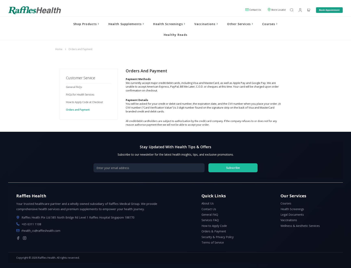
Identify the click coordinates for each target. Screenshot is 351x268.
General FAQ (210, 214)
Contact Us (209, 209)
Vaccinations (205, 24)
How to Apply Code (214, 226)
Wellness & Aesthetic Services (300, 226)
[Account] (299, 9)
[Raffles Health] (34, 10)
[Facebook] (18, 238)
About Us (208, 203)
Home (59, 49)
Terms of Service (213, 242)
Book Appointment (329, 10)
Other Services (239, 24)
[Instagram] (24, 238)
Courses (269, 24)
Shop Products (85, 24)
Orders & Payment (214, 231)
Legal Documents (292, 214)
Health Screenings (168, 24)
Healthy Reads (175, 35)
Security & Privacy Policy (218, 237)
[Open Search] (292, 10)
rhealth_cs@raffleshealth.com (41, 231)
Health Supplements (125, 24)
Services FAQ (210, 220)
